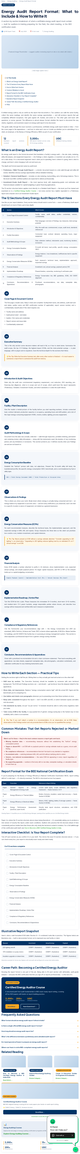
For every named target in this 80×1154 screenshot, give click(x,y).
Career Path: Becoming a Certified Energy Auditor (22, 102)
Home (3, 1)
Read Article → (7, 1080)
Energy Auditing (12, 1)
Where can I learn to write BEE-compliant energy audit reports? (40, 1047)
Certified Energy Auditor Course (25, 191)
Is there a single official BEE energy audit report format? (40, 1026)
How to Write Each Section (15, 87)
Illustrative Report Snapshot (15, 99)
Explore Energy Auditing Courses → (17, 1134)
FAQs (8, 104)
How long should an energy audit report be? (40, 1031)
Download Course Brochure (40, 1116)
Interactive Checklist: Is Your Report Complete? (22, 96)
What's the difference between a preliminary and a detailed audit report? (40, 1036)
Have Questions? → (30, 1006)
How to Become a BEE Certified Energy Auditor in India (42, 828)
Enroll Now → (12, 1006)
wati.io (66, 1140)
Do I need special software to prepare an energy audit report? (40, 1042)
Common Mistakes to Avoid (15, 90)
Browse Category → (35, 1078)
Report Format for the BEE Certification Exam (21, 93)
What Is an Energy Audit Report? (17, 81)
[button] (62, 1135)
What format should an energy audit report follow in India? (40, 1020)
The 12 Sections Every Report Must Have (20, 84)
